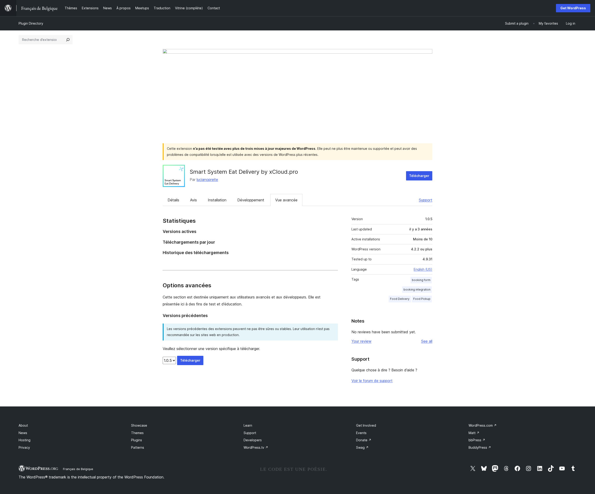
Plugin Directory (31, 23)
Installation (217, 200)
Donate (363, 440)
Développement (250, 200)
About (23, 425)
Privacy (24, 447)
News (23, 433)
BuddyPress (480, 447)
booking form (421, 280)
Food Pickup (421, 299)
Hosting (24, 440)
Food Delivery (400, 299)
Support (425, 200)
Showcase (139, 425)
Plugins (136, 440)
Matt (474, 433)
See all (426, 341)
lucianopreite (207, 179)
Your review (361, 341)
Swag (362, 447)
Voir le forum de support (372, 380)
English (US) (423, 269)
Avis (193, 200)
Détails (173, 200)
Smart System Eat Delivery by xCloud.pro (244, 171)
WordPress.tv (256, 447)
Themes (137, 433)
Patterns (137, 447)
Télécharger (419, 176)
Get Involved (366, 425)
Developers (253, 440)
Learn (248, 425)
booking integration (416, 289)
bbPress (477, 440)
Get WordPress (573, 8)
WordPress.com (483, 425)
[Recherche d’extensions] (68, 39)
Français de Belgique (78, 469)
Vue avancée (286, 200)
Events (361, 433)
